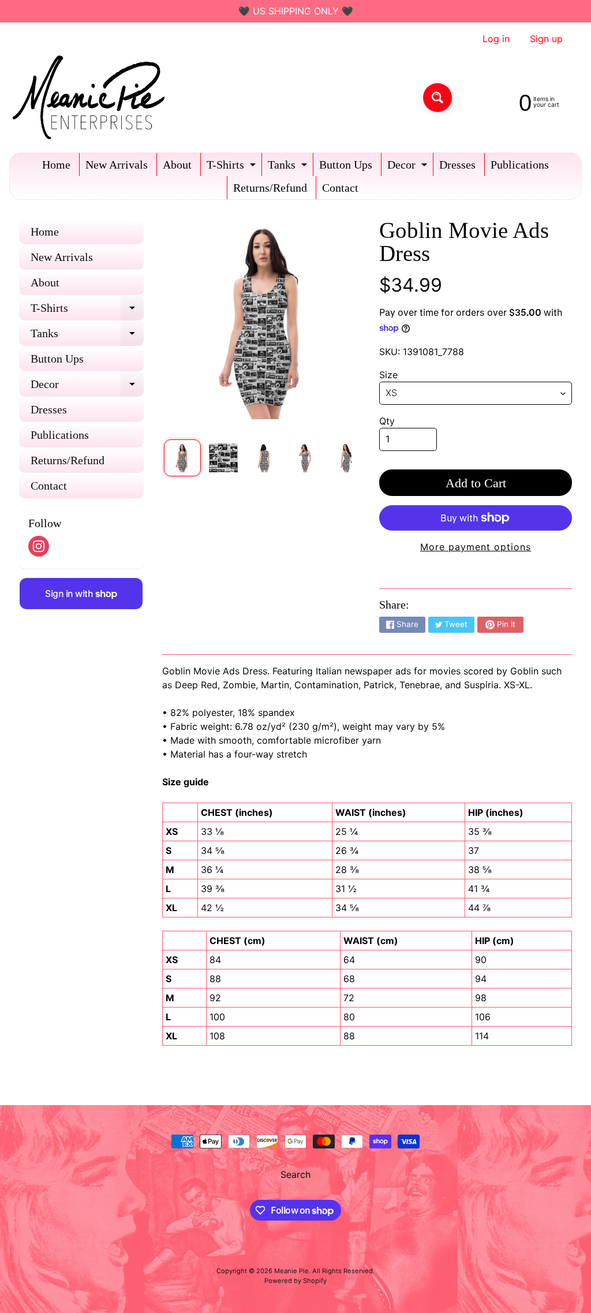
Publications (520, 164)
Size (388, 375)
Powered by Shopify (295, 1281)
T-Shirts (233, 167)
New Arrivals (116, 164)
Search (295, 1174)
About (177, 164)
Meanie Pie (291, 1271)
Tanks (289, 167)
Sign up (546, 38)
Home (56, 164)
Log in (496, 38)
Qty (387, 421)
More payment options (475, 547)
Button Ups (345, 164)
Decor (408, 167)
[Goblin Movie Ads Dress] (182, 457)
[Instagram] (38, 546)
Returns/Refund (270, 187)
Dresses (457, 164)
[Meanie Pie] (91, 97)
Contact (340, 187)
